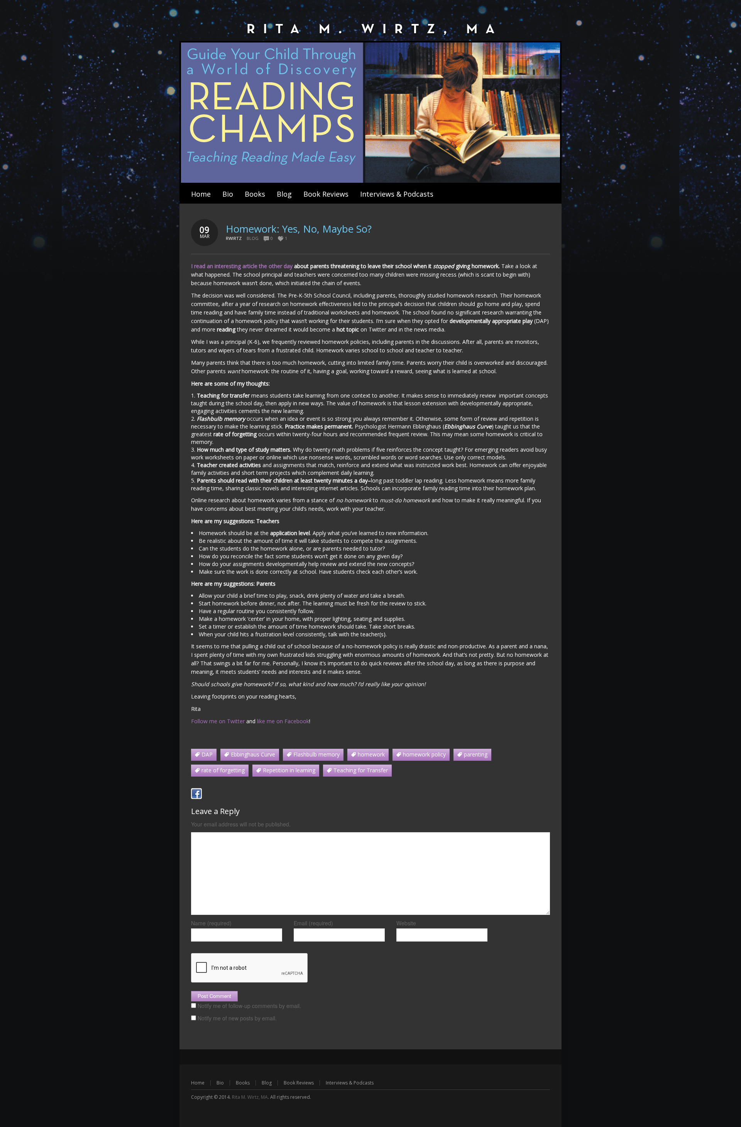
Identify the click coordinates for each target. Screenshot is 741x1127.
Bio (220, 1082)
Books (243, 1082)
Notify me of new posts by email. (237, 1018)
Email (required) (313, 923)
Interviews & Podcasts (350, 1082)
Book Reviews (299, 1082)
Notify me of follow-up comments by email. (249, 1006)
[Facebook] (196, 793)
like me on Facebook (283, 721)
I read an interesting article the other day (242, 266)
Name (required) (211, 923)
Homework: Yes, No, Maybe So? (299, 229)
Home (198, 1082)
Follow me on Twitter (218, 721)
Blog (253, 238)
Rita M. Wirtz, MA (250, 1097)
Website (406, 923)
